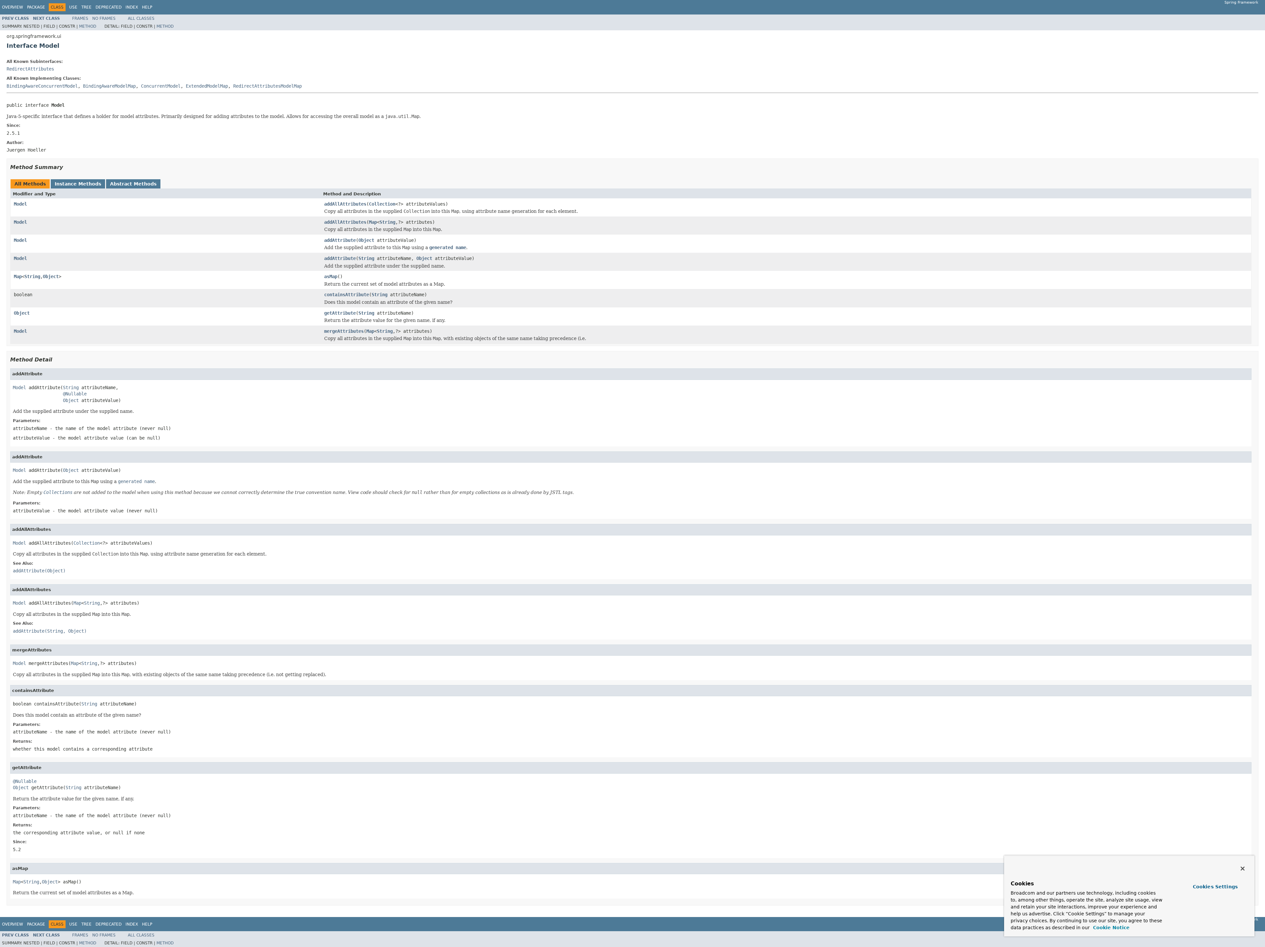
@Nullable (75, 393)
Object (366, 240)
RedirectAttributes (30, 69)
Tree (86, 7)
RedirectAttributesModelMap (267, 86)
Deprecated (109, 7)
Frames (80, 18)
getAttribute (340, 313)
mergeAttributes (344, 331)
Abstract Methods (133, 184)
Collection (382, 204)
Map (373, 222)
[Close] (1242, 868)
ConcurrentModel (161, 86)
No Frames (104, 18)
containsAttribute (346, 294)
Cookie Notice (1110, 927)
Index (132, 7)
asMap (330, 276)
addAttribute (340, 240)
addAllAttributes (345, 204)
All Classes (141, 18)
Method (87, 26)
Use (73, 7)
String (387, 222)
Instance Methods (78, 184)
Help (147, 7)
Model (20, 204)
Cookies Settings (1215, 886)
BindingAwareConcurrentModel (42, 86)
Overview (12, 7)
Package (36, 7)
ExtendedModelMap (207, 86)
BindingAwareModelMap (109, 86)
